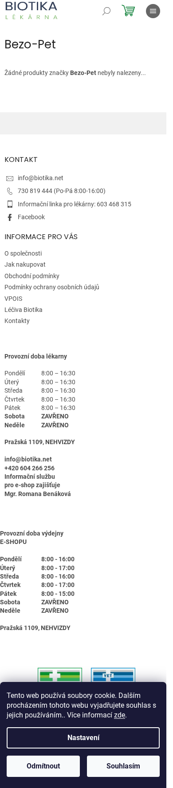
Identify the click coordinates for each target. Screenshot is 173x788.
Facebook (31, 217)
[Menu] (153, 11)
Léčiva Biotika (23, 309)
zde (119, 715)
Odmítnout (43, 766)
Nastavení (83, 737)
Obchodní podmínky (31, 276)
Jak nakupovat (25, 264)
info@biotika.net (40, 177)
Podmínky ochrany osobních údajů (51, 287)
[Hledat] (106, 11)
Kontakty (17, 320)
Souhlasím (123, 766)
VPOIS (13, 298)
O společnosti (23, 253)
